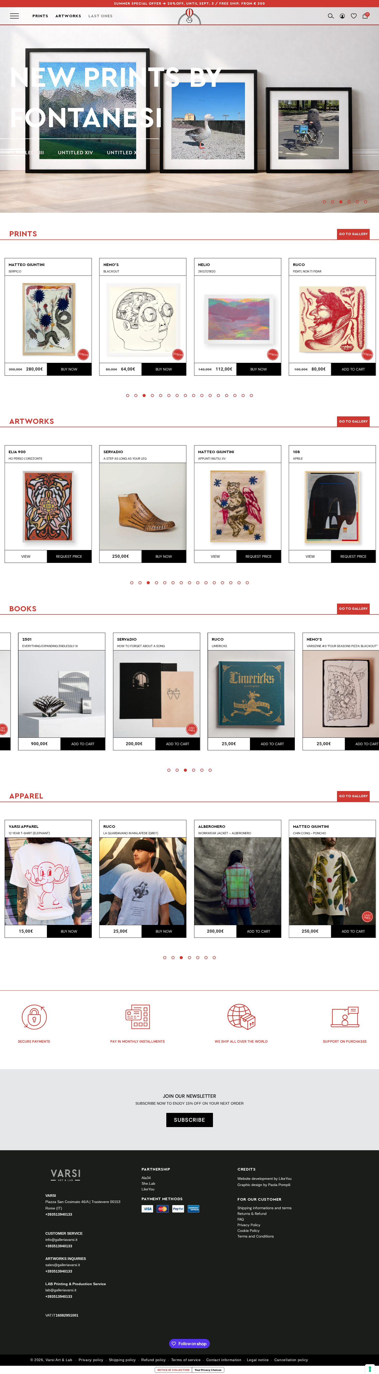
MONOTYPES (78, 132)
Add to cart (352, 369)
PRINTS (58, 97)
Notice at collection (173, 1369)
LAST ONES (100, 16)
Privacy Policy (248, 1225)
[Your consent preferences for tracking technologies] (370, 1369)
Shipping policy (122, 1360)
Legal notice (258, 1360)
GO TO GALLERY (353, 796)
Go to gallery (353, 234)
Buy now (68, 369)
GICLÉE (117, 132)
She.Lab (148, 1183)
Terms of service (186, 1360)
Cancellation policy (291, 1360)
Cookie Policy (248, 1230)
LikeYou (148, 1189)
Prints (40, 16)
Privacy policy (91, 1360)
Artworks (68, 16)
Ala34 (146, 1178)
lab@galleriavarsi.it (60, 1290)
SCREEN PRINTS (28, 132)
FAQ (240, 1219)
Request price (68, 556)
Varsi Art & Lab (59, 1360)
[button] (324, 201)
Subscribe (189, 1120)
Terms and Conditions (255, 1236)
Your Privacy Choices (208, 1369)
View (25, 556)
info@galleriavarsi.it (61, 1240)
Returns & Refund (252, 1213)
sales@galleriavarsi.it (62, 1265)
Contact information (224, 1360)
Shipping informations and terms (264, 1208)
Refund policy (153, 1360)
